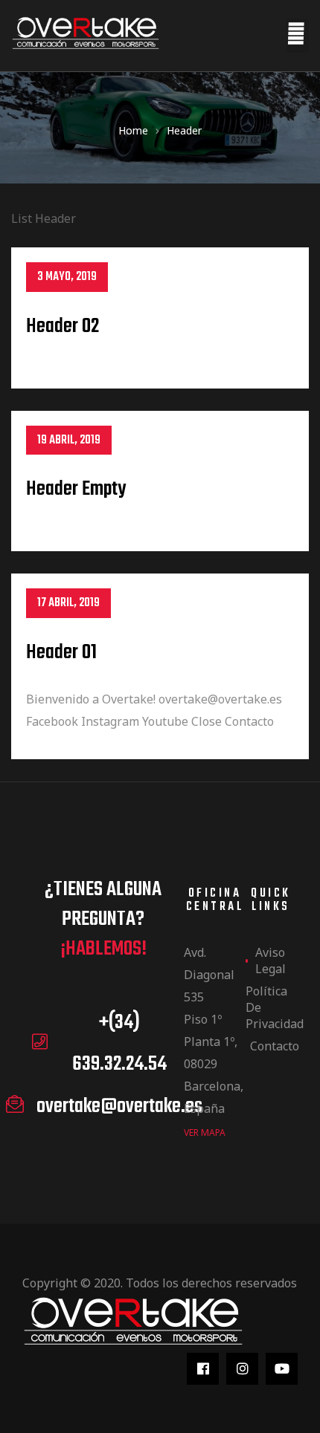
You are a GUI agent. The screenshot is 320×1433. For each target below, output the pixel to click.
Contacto (273, 1046)
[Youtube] (282, 1369)
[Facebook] (203, 1369)
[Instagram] (242, 1369)
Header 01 (61, 653)
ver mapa (204, 1132)
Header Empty (76, 489)
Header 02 (62, 326)
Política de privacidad (271, 1007)
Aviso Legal (270, 960)
